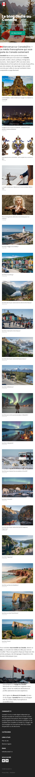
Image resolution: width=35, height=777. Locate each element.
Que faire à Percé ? (6, 641)
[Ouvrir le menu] (31, 4)
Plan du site (5, 740)
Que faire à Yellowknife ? (8, 443)
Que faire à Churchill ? (7, 499)
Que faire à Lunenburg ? (8, 274)
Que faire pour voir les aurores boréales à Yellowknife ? (15, 415)
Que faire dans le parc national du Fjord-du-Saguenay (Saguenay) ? (15, 528)
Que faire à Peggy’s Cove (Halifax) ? (10, 246)
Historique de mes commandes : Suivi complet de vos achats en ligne (17, 158)
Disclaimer (12, 772)
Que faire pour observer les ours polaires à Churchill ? (15, 471)
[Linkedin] (7, 760)
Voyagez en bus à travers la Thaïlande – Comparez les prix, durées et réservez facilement (16, 128)
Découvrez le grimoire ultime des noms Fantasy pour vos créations (15, 217)
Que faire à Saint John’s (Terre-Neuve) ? (11, 331)
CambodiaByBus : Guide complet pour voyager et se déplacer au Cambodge (17, 98)
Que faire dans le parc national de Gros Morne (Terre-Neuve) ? (17, 302)
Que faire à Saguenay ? (7, 557)
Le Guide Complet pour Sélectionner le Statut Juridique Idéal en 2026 (17, 188)
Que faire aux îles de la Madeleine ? (10, 585)
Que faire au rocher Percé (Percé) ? (10, 613)
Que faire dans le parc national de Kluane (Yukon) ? (14, 359)
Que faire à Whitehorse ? (8, 387)
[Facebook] (3, 760)
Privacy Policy (5, 772)
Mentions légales (6, 744)
